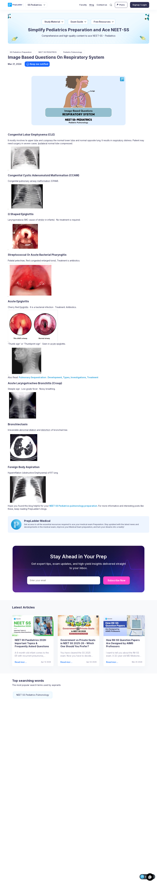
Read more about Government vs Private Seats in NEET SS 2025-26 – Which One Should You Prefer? (66, 662)
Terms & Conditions (100, 877)
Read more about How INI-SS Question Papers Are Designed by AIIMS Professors (112, 662)
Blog (91, 5)
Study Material (52, 22)
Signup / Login (139, 5)
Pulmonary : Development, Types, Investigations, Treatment (58, 377)
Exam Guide (77, 22)
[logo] (15, 5)
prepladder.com (39, 877)
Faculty (83, 5)
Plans (122, 5)
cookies (73, 877)
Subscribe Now (116, 580)
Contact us (102, 5)
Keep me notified (39, 64)
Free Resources (102, 22)
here (139, 877)
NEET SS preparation (73, 506)
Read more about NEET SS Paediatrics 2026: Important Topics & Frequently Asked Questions (21, 662)
